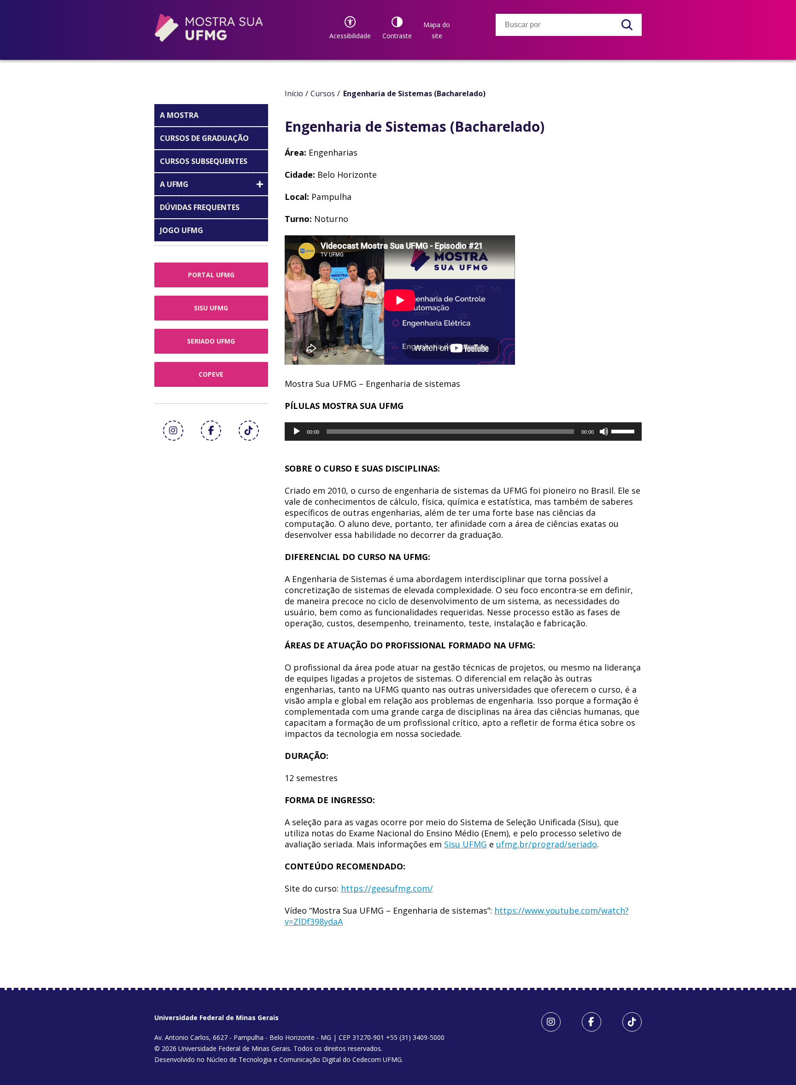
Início (294, 93)
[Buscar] (626, 24)
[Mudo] (604, 431)
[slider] (624, 430)
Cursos (322, 93)
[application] (463, 431)
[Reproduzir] (296, 431)
